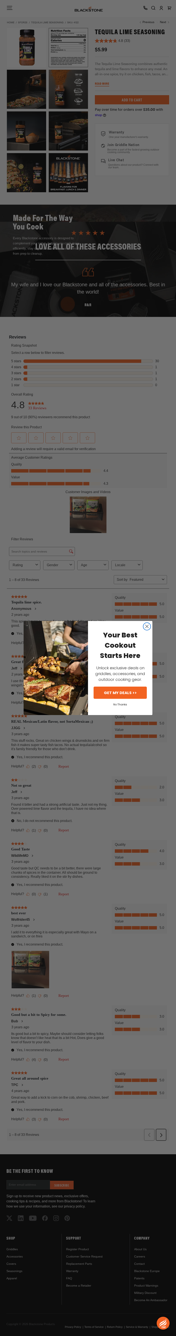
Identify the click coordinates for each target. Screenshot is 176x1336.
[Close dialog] (147, 626)
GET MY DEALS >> (120, 692)
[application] (163, 1323)
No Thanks (120, 704)
